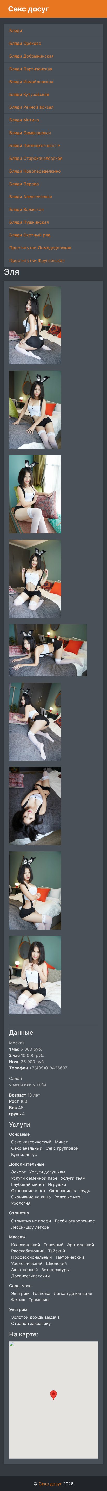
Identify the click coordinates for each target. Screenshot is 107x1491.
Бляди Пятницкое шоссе (34, 145)
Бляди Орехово (25, 43)
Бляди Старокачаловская (35, 158)
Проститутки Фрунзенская (37, 260)
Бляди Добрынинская (31, 56)
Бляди (15, 30)
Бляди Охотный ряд (29, 235)
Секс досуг (28, 8)
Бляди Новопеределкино (35, 171)
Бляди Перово (24, 183)
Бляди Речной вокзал (31, 107)
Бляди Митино (24, 120)
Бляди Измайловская (31, 81)
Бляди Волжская (26, 209)
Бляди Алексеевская (30, 196)
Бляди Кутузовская (29, 94)
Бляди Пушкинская (29, 222)
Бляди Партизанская (30, 68)
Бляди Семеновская (30, 132)
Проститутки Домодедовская (40, 247)
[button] (53, 1395)
